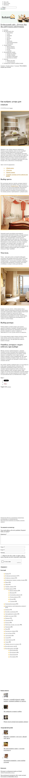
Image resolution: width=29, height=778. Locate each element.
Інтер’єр (6, 59)
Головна (6, 30)
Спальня (9, 50)
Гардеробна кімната (15, 594)
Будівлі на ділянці (11, 53)
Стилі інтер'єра (9, 639)
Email (2, 550)
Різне (6, 629)
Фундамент (10, 32)
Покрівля (9, 35)
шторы (9, 386)
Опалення (9, 41)
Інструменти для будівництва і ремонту (15, 606)
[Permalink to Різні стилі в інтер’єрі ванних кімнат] (6, 719)
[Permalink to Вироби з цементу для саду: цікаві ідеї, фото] (6, 734)
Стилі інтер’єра (11, 61)
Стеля (8, 36)
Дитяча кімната (11, 48)
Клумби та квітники (12, 56)
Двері (6, 584)
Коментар (4, 534)
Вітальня (12, 592)
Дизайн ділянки (11, 55)
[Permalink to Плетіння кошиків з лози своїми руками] (6, 757)
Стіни (8, 34)
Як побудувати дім (9, 31)
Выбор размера (10, 172)
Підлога (9, 38)
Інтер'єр (7, 609)
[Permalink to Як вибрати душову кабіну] (6, 708)
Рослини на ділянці (12, 57)
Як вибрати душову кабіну (13, 711)
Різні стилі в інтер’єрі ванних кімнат (16, 722)
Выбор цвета (10, 168)
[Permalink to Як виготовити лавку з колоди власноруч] (6, 746)
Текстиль (9, 170)
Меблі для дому (11, 60)
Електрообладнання (12, 42)
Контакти (6, 4)
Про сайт (6, 2)
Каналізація (10, 43)
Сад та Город (8, 633)
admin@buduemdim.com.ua (7, 772)
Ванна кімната (10, 46)
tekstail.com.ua (14, 186)
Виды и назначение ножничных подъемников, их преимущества (12, 518)
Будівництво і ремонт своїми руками (13, 63)
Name (2, 547)
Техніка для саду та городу (12, 644)
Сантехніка (8, 635)
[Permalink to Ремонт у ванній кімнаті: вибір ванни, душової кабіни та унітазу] (6, 696)
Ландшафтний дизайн (9, 52)
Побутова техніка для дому (12, 624)
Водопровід (13, 652)
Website (2, 552)
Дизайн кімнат (7, 45)
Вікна (8, 39)
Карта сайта (7, 3)
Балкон (7, 573)
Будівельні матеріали (10, 575)
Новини (7, 618)
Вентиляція (13, 650)
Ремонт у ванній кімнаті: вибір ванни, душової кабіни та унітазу (15, 700)
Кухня (8, 49)
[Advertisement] (14, 83)
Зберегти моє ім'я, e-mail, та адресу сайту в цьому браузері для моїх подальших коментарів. (13, 556)
